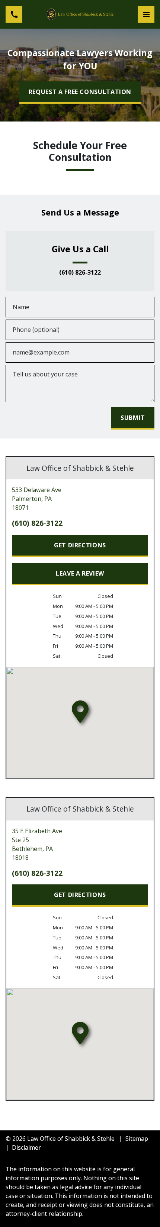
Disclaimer (26, 1147)
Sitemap (136, 1138)
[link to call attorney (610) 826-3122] (14, 14)
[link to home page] (80, 14)
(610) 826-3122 (80, 272)
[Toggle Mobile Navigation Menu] (146, 14)
